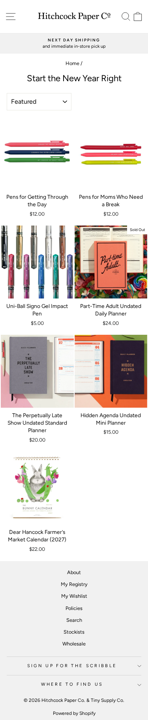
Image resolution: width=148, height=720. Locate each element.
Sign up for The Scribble (72, 665)
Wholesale (74, 644)
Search (74, 620)
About (74, 572)
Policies (74, 608)
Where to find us (72, 684)
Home (72, 63)
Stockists (74, 632)
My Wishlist (74, 596)
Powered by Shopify (74, 713)
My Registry (74, 584)
